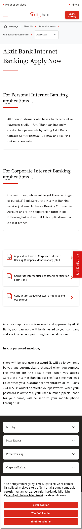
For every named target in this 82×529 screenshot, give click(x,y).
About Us (28, 26)
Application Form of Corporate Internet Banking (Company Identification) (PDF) (37, 258)
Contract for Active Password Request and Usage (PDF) (39, 297)
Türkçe (75, 4)
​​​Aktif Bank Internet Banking (16, 34)
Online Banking (72, 15)
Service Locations (47, 26)
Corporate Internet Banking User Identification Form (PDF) (41, 278)
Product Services (15, 4)
